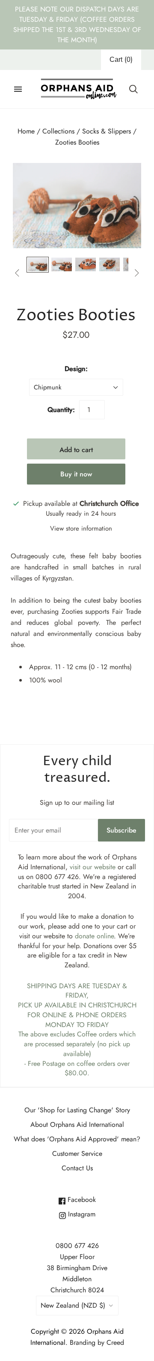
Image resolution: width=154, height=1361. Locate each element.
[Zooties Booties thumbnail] (38, 265)
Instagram (80, 1214)
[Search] (133, 89)
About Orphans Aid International (77, 1124)
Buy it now (76, 474)
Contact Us (77, 1168)
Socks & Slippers (106, 131)
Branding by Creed (97, 1342)
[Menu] (18, 89)
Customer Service (77, 1153)
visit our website (93, 867)
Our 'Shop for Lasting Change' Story (77, 1110)
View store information (81, 528)
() (121, 59)
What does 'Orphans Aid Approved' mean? (77, 1139)
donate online (94, 936)
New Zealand (73, 1305)
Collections (58, 131)
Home (26, 131)
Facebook (80, 1199)
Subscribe (121, 830)
